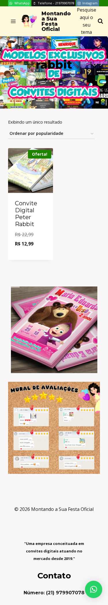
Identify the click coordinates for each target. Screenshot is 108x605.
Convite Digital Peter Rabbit (26, 214)
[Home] (46, 79)
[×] (93, 589)
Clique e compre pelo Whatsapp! (31, 245)
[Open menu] (13, 21)
